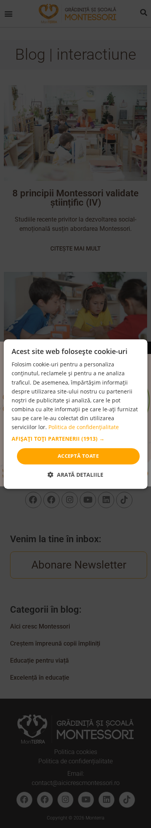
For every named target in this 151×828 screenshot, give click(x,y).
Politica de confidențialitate (83, 427)
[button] (76, 438)
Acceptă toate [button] (78, 455)
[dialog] (76, 414)
